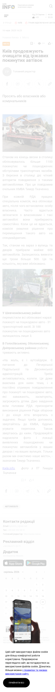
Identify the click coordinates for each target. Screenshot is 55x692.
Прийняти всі (16, 682)
